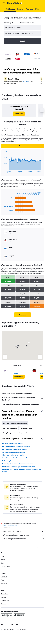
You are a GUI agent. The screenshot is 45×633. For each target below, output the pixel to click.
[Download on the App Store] (19, 615)
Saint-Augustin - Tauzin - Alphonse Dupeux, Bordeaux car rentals (21, 471)
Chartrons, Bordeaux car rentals (13, 455)
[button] (3, 3)
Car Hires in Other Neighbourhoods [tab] (15, 423)
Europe (9, 547)
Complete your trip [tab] (9, 433)
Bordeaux (21, 547)
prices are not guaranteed (10, 525)
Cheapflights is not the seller (13, 531)
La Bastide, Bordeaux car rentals (13, 461)
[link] (19, 114)
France (15, 547)
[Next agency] (40, 357)
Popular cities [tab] (24, 433)
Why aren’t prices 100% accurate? (15, 539)
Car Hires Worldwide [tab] (10, 428)
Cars (3, 547)
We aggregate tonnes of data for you (16, 535)
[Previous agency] (5, 357)
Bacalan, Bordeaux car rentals (12, 443)
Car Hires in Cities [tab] (26, 428)
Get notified (25, 81)
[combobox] (10, 23)
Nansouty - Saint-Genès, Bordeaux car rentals (17, 464)
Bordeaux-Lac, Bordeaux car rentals (14, 449)
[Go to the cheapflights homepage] (15, 3)
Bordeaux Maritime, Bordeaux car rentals (16, 446)
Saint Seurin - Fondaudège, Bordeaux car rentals (18, 467)
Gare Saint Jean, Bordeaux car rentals (14, 458)
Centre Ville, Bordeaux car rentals (13, 452)
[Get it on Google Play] (6, 615)
